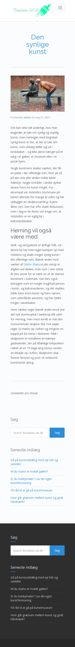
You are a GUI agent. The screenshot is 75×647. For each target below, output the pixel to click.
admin (27, 117)
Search (57, 433)
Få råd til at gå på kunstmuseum (31, 490)
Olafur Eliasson (33, 264)
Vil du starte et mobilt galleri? (29, 471)
